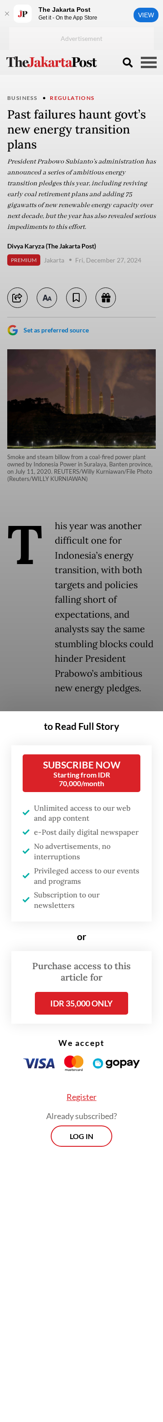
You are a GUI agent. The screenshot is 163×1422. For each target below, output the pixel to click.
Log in (81, 1136)
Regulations (72, 97)
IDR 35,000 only (81, 1003)
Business (22, 97)
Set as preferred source (56, 330)
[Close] (7, 13)
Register (81, 1097)
